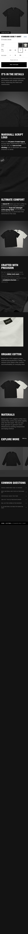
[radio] (20, 45)
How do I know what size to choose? (11, 487)
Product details (7, 39)
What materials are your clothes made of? (12, 492)
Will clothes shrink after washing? (11, 503)
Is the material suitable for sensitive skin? (12, 507)
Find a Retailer (14, 64)
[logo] (6, 6)
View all (24, 438)
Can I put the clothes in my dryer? (11, 499)
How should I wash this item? (9, 496)
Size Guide (3, 55)
